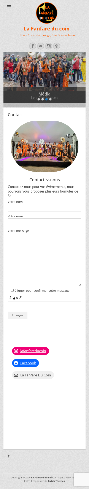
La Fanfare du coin (47, 29)
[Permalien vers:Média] (44, 69)
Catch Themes (56, 481)
